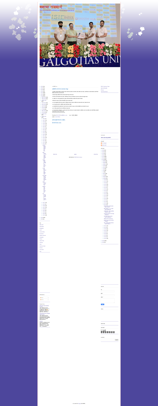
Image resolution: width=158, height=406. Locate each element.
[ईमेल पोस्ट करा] (70, 115)
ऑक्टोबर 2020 (44, 100)
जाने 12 (44, 143)
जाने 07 (44, 207)
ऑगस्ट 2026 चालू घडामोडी (106, 137)
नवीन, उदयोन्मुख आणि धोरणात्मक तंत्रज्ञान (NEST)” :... (109, 223)
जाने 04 (105, 235)
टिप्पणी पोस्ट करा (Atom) (78, 157)
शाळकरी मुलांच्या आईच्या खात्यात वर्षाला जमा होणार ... (44, 148)
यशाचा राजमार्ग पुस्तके (104, 88)
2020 (42, 95)
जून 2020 (43, 107)
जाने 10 (44, 204)
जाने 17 (105, 196)
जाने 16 (44, 137)
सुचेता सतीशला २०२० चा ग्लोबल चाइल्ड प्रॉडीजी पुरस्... (44, 155)
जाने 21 (44, 129)
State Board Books (104, 91)
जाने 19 (44, 132)
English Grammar (43, 235)
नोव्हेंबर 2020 (44, 98)
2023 (42, 91)
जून (103, 170)
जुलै (103, 168)
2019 (42, 217)
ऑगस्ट (104, 167)
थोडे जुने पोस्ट (96, 154)
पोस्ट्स (42, 297)
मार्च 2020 (43, 112)
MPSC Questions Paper (105, 86)
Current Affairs (57, 116)
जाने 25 (44, 123)
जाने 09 (44, 205)
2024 (42, 89)
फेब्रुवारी (104, 176)
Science (41, 247)
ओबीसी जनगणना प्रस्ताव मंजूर (44, 183)
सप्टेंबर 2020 (44, 102)
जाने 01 (44, 215)
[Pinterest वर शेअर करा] (76, 115)
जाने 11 (44, 202)
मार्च (103, 175)
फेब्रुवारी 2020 (44, 113)
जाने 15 (44, 139)
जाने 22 (44, 128)
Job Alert (41, 242)
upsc (40, 251)
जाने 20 (44, 131)
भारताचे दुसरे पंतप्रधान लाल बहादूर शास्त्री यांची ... (44, 171)
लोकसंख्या (41, 321)
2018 (42, 219)
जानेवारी (104, 178)
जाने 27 (44, 120)
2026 (42, 86)
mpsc (41, 244)
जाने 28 (44, 118)
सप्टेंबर (104, 165)
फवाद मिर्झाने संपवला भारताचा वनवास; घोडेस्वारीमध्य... (44, 178)
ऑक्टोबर (104, 164)
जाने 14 (44, 140)
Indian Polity (42, 240)
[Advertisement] (77, 76)
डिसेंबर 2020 (44, 97)
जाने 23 (44, 126)
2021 (42, 94)
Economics (42, 233)
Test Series (42, 249)
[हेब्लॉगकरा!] (73, 115)
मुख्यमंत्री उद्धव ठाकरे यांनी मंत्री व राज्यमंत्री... (44, 189)
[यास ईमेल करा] (72, 115)
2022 (42, 92)
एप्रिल (104, 173)
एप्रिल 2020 (44, 110)
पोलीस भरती (41, 224)
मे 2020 (43, 109)
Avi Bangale (104, 143)
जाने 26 (44, 121)
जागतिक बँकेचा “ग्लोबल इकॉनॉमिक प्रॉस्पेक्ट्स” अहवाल (109, 212)
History (41, 238)
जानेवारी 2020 (44, 116)
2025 (103, 151)
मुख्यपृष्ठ (75, 154)
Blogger (79, 403)
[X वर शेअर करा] (74, 115)
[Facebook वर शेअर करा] (75, 115)
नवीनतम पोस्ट (55, 154)
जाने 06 (44, 208)
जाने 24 (105, 185)
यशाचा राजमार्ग (51, 7)
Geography (42, 237)
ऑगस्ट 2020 (44, 104)
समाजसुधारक (42, 228)
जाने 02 (44, 213)
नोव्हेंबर (104, 162)
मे (103, 171)
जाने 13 (44, 142)
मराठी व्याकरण (42, 226)
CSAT (41, 230)
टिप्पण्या (42, 299)
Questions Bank (42, 246)
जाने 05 (44, 210)
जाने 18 (44, 134)
